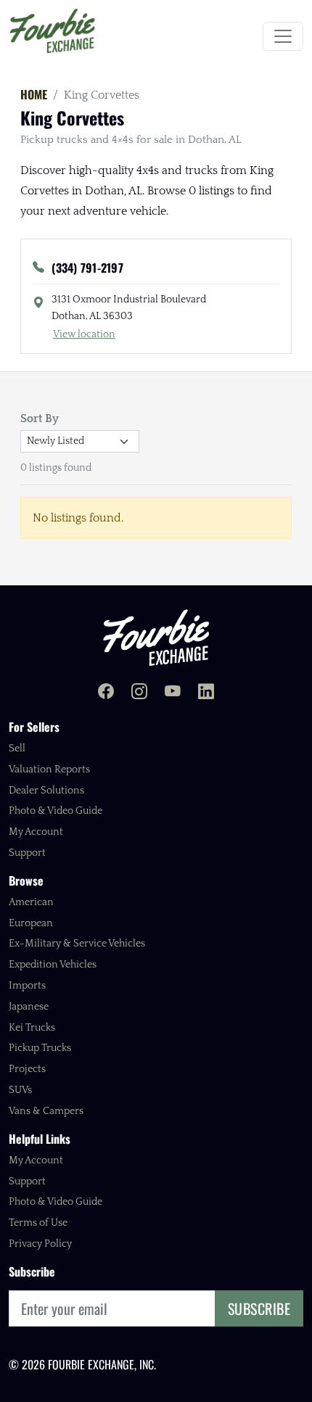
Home (33, 94)
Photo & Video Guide (55, 811)
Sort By (39, 418)
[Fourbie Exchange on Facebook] (106, 693)
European (31, 923)
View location (84, 334)
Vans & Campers (46, 1111)
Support (27, 853)
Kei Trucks (32, 1028)
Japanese (29, 1007)
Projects (27, 1069)
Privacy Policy (40, 1244)
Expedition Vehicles (53, 964)
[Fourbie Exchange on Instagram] (139, 693)
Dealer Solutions (46, 790)
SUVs (20, 1090)
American (31, 902)
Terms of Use (38, 1223)
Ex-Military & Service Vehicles (77, 943)
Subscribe (259, 1308)
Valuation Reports (49, 769)
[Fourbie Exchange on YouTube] (172, 693)
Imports (27, 985)
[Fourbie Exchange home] (156, 637)
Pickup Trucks (40, 1048)
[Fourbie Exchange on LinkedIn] (206, 693)
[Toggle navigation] (283, 36)
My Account (36, 832)
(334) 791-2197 (87, 267)
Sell (17, 748)
